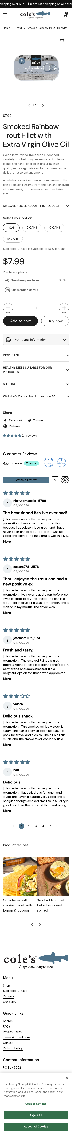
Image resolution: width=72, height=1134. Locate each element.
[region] (36, 1103)
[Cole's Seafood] (35, 15)
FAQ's (7, 1027)
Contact (9, 1043)
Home (6, 28)
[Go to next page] (58, 826)
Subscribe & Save (15, 991)
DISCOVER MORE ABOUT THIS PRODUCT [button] (31, 206)
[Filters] (55, 479)
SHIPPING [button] (9, 384)
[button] (8, 308)
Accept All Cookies (36, 1126)
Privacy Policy (12, 1032)
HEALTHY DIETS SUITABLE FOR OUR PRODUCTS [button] (27, 370)
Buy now (55, 321)
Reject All (36, 1115)
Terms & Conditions (16, 1037)
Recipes (8, 996)
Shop (6, 985)
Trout (19, 28)
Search (8, 1021)
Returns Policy (13, 1048)
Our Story (9, 1002)
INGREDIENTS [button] (12, 355)
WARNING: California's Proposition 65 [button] (29, 396)
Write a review (26, 480)
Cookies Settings (36, 1103)
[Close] (67, 1078)
